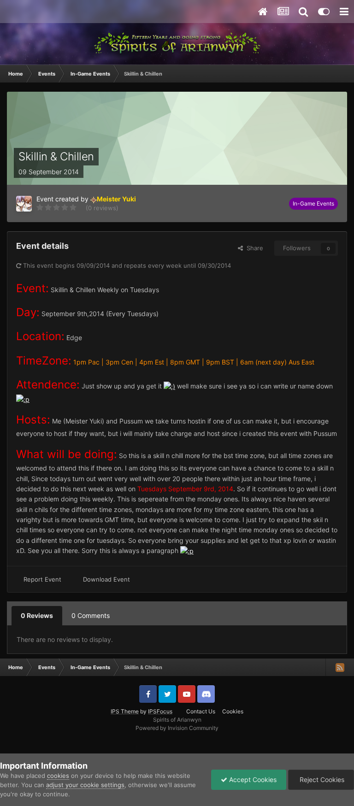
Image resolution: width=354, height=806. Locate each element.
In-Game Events (313, 203)
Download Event (106, 579)
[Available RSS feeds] (339, 667)
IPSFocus (160, 711)
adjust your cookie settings (85, 784)
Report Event (42, 579)
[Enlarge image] (169, 386)
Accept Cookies (252, 779)
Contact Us (200, 711)
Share (253, 248)
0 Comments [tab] (90, 615)
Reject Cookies (321, 779)
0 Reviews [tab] (37, 615)
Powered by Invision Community (177, 727)
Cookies (232, 711)
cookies (58, 775)
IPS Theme (125, 711)
